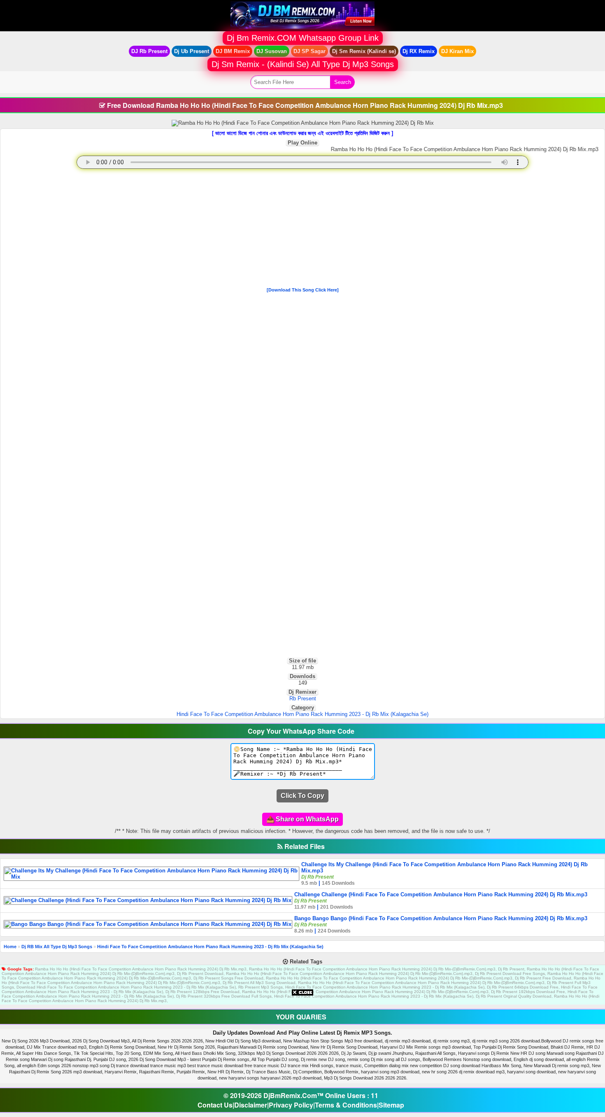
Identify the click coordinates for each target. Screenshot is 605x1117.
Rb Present (302, 698)
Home (10, 946)
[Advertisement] (302, 229)
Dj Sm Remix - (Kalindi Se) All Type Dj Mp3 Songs (303, 64)
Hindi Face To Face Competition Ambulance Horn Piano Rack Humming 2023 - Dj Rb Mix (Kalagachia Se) (302, 714)
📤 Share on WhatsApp (302, 819)
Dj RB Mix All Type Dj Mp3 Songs (56, 946)
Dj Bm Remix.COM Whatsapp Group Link (303, 37)
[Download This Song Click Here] (303, 289)
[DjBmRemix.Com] (302, 15)
